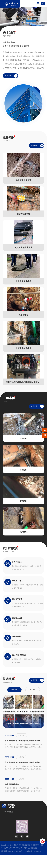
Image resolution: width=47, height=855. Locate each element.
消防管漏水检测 (23, 214)
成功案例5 (24, 470)
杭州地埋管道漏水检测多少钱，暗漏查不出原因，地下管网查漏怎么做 (23, 740)
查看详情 (8, 76)
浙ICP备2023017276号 (12, 848)
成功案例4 (24, 501)
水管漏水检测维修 (23, 348)
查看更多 (34, 145)
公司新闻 (14, 689)
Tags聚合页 (28, 851)
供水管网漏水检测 (23, 281)
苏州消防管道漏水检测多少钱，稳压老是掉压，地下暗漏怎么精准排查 (23, 723)
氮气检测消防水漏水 (23, 247)
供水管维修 (23, 315)
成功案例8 (24, 438)
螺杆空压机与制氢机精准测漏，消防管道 (23, 382)
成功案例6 (24, 532)
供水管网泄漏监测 (23, 180)
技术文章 (33, 689)
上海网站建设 (8, 812)
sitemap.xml (38, 851)
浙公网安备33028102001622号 (12, 851)
